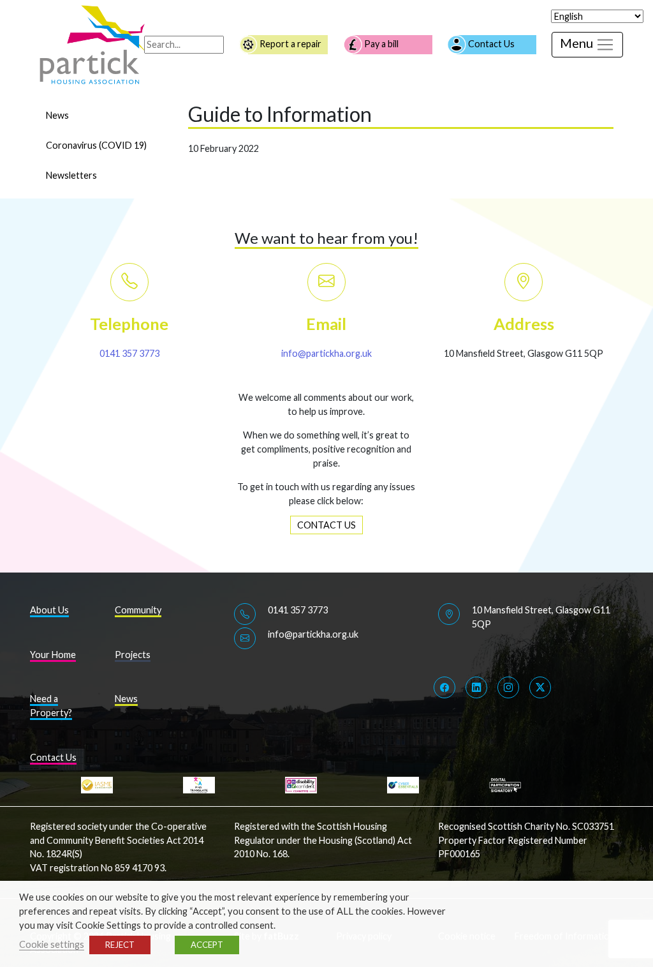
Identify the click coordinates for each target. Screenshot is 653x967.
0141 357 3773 (129, 353)
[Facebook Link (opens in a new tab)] (444, 687)
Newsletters (71, 175)
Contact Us (490, 43)
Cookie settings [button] (51, 944)
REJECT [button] (120, 945)
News (57, 115)
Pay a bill (380, 43)
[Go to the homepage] (94, 43)
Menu (578, 42)
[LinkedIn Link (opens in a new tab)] (476, 687)
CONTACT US (326, 525)
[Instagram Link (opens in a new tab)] (508, 687)
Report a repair (289, 43)
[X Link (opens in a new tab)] (540, 687)
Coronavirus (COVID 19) (96, 145)
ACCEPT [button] (207, 945)
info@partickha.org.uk (326, 353)
